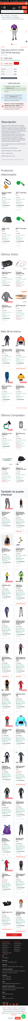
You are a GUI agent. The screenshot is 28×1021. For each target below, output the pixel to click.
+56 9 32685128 (19, 3)
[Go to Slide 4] (16, 44)
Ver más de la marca (21, 408)
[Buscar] (25, 11)
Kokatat (3, 47)
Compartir (25, 47)
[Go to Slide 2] (13, 44)
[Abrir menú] (4, 7)
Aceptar (18, 1018)
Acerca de (5, 951)
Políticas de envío (6, 952)
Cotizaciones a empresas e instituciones (18, 945)
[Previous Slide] (1, 31)
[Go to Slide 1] (11, 44)
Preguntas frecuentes (7, 994)
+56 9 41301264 (9, 3)
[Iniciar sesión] (19, 7)
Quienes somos (6, 943)
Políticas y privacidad (7, 998)
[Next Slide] (26, 31)
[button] (14, 32)
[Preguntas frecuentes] (26, 3)
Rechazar (10, 1018)
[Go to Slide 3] (14, 44)
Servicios (4, 949)
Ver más (15, 934)
